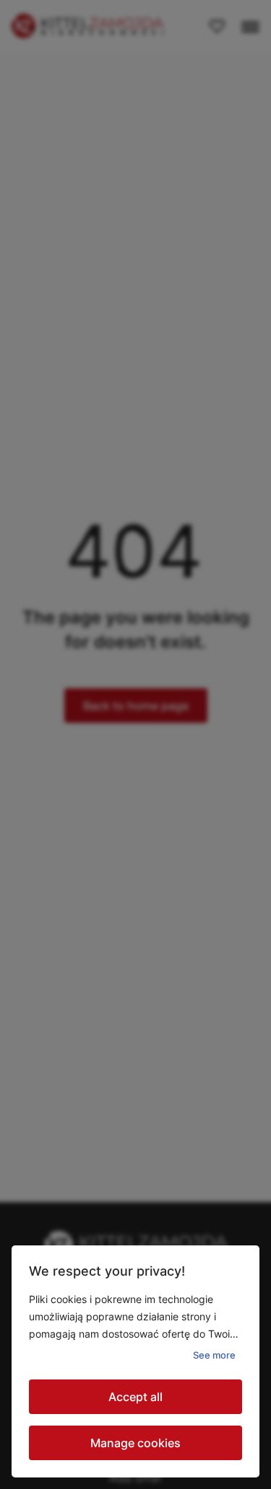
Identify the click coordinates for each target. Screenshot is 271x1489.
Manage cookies (135, 1443)
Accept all (135, 1397)
